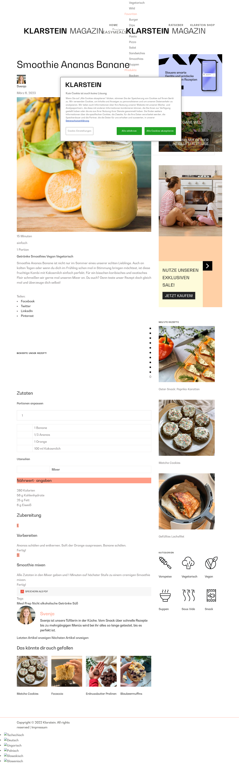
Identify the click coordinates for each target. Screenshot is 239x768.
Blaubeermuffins (131, 693)
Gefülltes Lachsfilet (171, 536)
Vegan (51, 256)
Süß (75, 603)
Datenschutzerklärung (77, 120)
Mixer (56, 469)
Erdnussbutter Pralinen (101, 693)
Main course (28, 8)
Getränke (24, 256)
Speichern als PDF (36, 591)
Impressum (39, 727)
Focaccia (57, 693)
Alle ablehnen (129, 131)
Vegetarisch (64, 256)
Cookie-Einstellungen (79, 131)
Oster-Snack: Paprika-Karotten (179, 389)
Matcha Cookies (27, 693)
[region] (120, 109)
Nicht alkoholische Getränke (52, 603)
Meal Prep (24, 603)
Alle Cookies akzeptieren (160, 131)
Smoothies (38, 256)
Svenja (21, 86)
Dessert (25, 14)
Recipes (22, 2)
